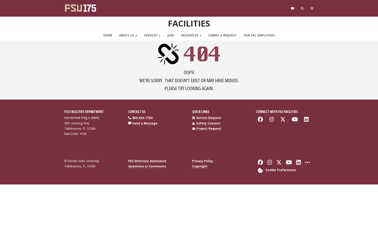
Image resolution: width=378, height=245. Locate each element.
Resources (190, 35)
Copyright (200, 166)
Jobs (170, 35)
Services (151, 35)
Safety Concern (208, 123)
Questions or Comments (147, 166)
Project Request (208, 128)
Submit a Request (222, 35)
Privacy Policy (202, 161)
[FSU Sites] (312, 8)
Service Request (208, 118)
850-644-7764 (142, 118)
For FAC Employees (259, 35)
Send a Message (145, 123)
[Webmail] (292, 8)
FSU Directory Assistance (147, 161)
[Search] (302, 8)
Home (107, 35)
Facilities (189, 23)
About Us (127, 35)
